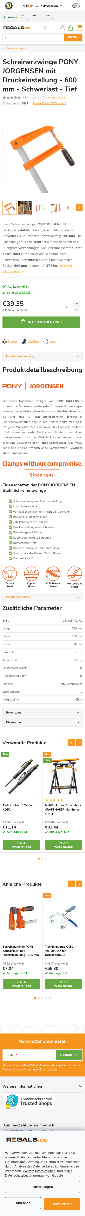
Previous (71, 742)
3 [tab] (46, 859)
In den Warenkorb (45, 322)
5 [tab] (50, 998)
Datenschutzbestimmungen (20, 1069)
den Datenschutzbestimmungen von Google (38, 1173)
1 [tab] (39, 859)
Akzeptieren (62, 1204)
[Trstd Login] (78, 5)
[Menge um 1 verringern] (76, 309)
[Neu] (63, 917)
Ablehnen (23, 1203)
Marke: (49, 103)
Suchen (73, 37)
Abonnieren (69, 1055)
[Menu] (79, 27)
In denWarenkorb (21, 845)
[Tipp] (21, 776)
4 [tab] (46, 998)
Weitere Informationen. (39, 1171)
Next (79, 742)
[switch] (76, 6)
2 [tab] (42, 859)
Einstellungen (42, 1187)
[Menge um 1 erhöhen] (76, 304)
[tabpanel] (21, 801)
